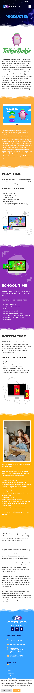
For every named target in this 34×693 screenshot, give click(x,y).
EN (25, 1)
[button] (30, 6)
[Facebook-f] (12, 629)
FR (30, 1)
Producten (10, 673)
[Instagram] (17, 629)
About (9, 670)
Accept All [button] (16, 690)
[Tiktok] (21, 629)
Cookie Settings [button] (6, 690)
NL (28, 1)
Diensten (10, 676)
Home (9, 668)
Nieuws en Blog (12, 678)
